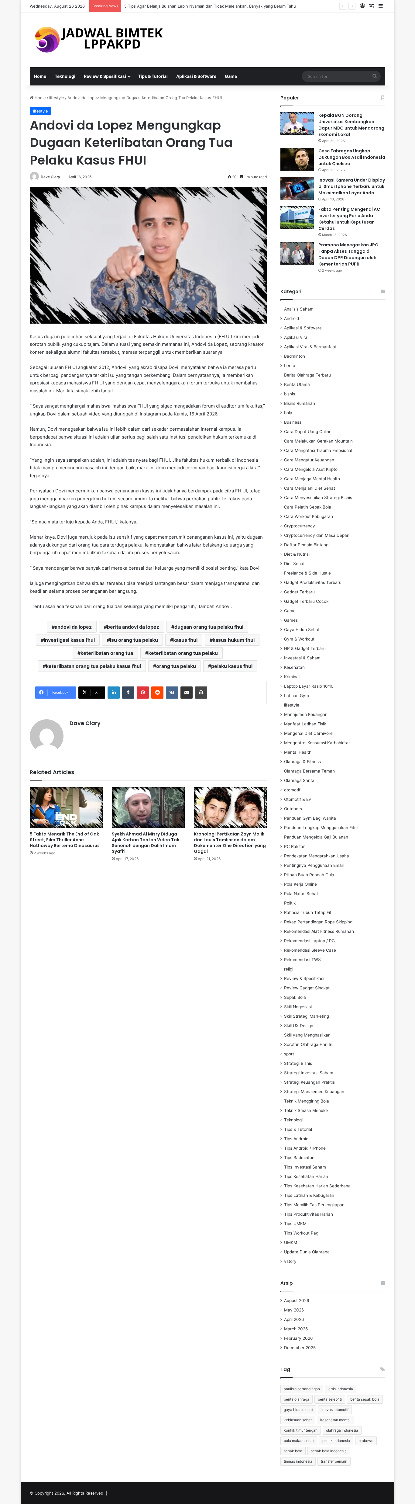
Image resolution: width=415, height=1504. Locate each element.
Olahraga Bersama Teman (309, 771)
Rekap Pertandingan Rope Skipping (318, 921)
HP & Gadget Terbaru (305, 648)
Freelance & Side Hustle (307, 573)
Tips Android (296, 1138)
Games (291, 620)
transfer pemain (334, 1461)
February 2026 (298, 1338)
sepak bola (293, 1451)
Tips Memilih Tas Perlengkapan (314, 1204)
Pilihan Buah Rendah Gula (309, 874)
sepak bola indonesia (329, 1451)
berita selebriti (330, 1399)
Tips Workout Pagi (301, 1233)
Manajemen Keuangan (306, 714)
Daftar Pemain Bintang (306, 544)
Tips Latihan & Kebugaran (309, 1195)
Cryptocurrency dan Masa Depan (316, 535)
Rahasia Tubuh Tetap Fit (307, 912)
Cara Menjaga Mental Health (312, 478)
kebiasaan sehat (298, 1420)
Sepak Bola (295, 997)
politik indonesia (336, 1440)
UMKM (290, 1242)
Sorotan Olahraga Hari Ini (308, 1044)
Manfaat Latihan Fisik (305, 723)
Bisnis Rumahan (299, 403)
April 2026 (294, 1319)
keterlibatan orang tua (107, 653)
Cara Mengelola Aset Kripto (311, 469)
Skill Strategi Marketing (306, 1016)
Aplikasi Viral (296, 337)
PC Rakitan (295, 846)
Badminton (294, 356)
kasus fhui (185, 640)
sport (289, 1053)
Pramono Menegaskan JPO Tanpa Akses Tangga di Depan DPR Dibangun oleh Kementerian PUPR (348, 254)
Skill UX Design (298, 1025)
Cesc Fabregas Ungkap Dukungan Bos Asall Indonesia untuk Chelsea (351, 157)
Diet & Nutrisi (297, 554)
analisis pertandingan (302, 1389)
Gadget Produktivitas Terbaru (312, 582)
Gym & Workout (299, 639)
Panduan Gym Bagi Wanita (310, 818)
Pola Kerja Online (300, 884)
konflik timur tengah (300, 1430)
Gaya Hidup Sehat (302, 629)
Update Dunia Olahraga (307, 1251)
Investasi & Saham (302, 657)
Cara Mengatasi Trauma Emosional (318, 450)
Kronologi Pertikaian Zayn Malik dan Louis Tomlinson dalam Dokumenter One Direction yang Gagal (230, 842)
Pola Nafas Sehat (301, 893)
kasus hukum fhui (234, 640)
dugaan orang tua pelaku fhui (208, 627)
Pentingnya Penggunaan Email (314, 865)
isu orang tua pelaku (134, 640)
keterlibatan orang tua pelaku (183, 653)
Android (291, 318)
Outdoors (293, 808)
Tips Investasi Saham (305, 1167)
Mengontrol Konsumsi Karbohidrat (317, 742)
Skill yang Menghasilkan (307, 1035)
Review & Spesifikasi (105, 76)
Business (292, 422)
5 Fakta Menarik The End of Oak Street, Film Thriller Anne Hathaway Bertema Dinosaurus (65, 840)
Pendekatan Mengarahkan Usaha (316, 855)
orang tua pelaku (176, 666)
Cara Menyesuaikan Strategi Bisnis (318, 497)
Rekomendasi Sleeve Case (310, 950)
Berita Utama (297, 384)
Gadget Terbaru (299, 591)
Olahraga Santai (299, 780)
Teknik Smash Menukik (306, 1110)
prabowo (365, 1440)
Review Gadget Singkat (307, 987)
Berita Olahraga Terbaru (307, 375)
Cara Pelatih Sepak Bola (307, 507)
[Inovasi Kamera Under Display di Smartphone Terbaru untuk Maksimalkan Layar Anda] (297, 188)
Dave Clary (50, 177)
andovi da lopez (73, 627)
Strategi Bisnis (298, 1063)
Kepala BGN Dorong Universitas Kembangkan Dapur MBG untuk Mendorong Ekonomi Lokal (351, 124)
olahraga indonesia (342, 1430)
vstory (290, 1261)
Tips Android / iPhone (305, 1148)
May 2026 (294, 1310)
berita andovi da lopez (133, 627)
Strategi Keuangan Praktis (309, 1082)
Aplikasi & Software (196, 76)
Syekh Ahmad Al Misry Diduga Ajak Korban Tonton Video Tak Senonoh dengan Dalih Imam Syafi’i (145, 842)
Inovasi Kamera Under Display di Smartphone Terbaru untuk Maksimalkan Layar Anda (351, 186)
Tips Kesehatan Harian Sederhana (317, 1185)
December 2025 (300, 1347)
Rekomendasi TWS (302, 959)
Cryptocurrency (299, 525)
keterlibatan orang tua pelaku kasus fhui (93, 666)
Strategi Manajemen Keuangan (314, 1091)
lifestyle (56, 97)
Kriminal (292, 676)
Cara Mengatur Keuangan (309, 459)
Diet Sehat (294, 563)
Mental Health (297, 752)
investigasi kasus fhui (69, 640)
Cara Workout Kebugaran (308, 516)
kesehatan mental (335, 1420)
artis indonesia (340, 1389)
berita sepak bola (364, 1399)
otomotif (292, 789)
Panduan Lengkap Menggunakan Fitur (321, 827)
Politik (290, 903)
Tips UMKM (295, 1223)
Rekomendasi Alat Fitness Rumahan (319, 931)
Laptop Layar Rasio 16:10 (309, 686)
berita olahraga (296, 1399)
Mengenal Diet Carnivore (308, 733)
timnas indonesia (298, 1461)
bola (288, 412)
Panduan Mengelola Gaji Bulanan (316, 837)
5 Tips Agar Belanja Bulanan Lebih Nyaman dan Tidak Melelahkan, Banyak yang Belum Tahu (210, 6)
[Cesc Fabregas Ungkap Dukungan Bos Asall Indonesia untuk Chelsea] (297, 159)
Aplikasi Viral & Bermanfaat (310, 346)
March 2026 (296, 1328)
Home (40, 76)
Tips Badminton (299, 1157)
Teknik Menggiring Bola (306, 1101)
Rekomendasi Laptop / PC (309, 940)
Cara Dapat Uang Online (307, 431)
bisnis (289, 393)
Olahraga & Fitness (302, 761)
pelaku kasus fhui (231, 666)
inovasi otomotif (334, 1409)
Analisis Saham (299, 309)
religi (288, 969)
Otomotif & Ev (297, 799)
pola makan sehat (299, 1440)
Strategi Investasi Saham (308, 1072)
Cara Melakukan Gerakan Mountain (318, 441)
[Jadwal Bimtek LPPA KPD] (98, 40)
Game (231, 76)
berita (289, 365)
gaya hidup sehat (298, 1409)
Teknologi (65, 76)
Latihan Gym (296, 695)
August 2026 (296, 1300)
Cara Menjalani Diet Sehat (309, 488)
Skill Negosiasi (298, 1006)
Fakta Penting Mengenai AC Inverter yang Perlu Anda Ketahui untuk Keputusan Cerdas (349, 218)
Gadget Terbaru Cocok (306, 601)
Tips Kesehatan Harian (306, 1176)
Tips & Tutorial (153, 76)
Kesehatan (294, 667)
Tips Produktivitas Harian (308, 1214)
